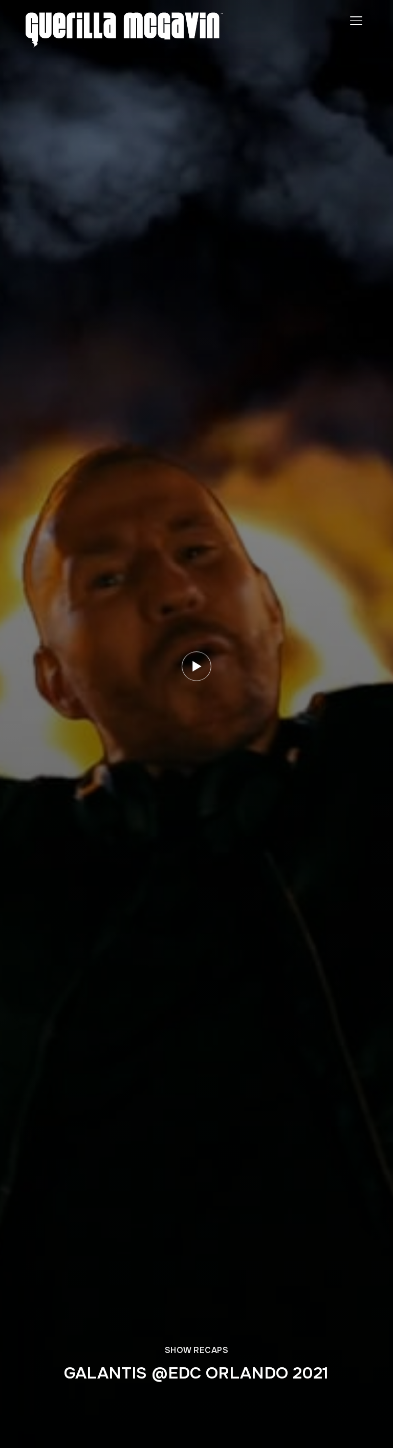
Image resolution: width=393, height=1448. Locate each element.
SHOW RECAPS (197, 1350)
